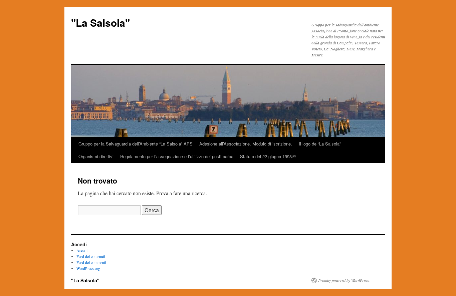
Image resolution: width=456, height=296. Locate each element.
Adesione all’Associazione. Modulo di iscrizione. (245, 143)
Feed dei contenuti (90, 256)
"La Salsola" (100, 22)
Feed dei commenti (91, 262)
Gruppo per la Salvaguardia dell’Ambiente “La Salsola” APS (135, 143)
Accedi (81, 250)
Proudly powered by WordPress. (344, 280)
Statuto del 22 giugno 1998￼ (268, 156)
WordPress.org (88, 268)
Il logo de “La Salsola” (320, 143)
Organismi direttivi (95, 156)
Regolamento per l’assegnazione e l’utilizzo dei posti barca (176, 156)
